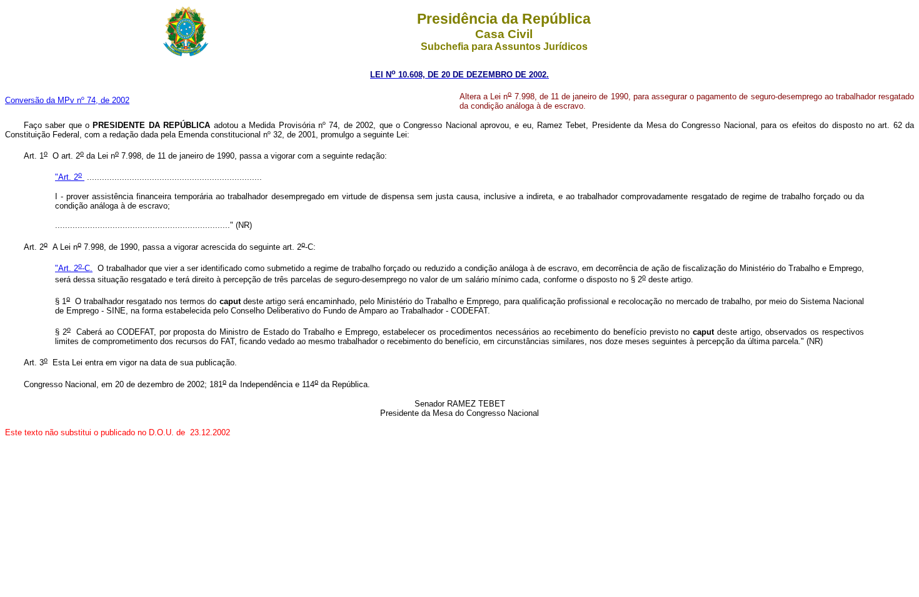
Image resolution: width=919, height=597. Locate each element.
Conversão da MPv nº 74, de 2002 (67, 100)
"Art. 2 (68, 177)
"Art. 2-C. (74, 268)
